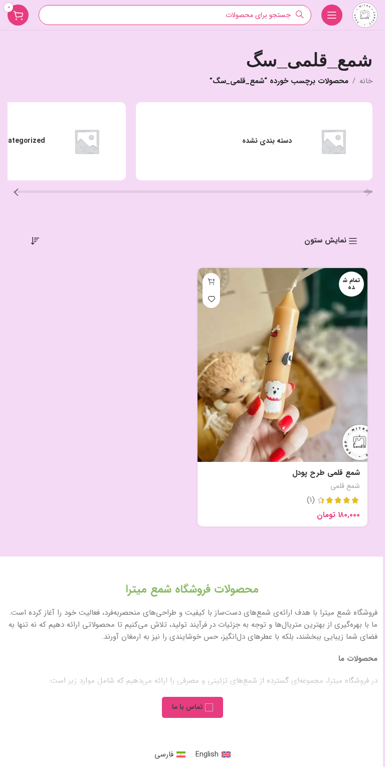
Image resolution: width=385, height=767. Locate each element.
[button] (368, 194)
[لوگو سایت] (364, 15)
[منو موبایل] (331, 15)
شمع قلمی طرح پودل (326, 473)
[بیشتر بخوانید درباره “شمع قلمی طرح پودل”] (211, 282)
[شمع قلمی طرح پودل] (282, 365)
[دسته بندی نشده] (254, 141)
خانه (365, 81)
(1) (311, 500)
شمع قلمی (345, 485)
